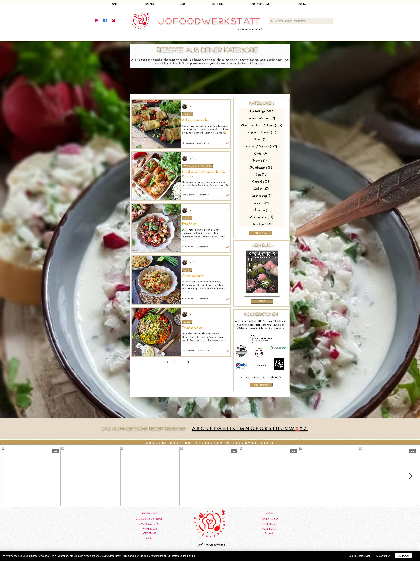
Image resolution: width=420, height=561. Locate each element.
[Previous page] (167, 362)
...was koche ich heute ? (250, 28)
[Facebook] (105, 20)
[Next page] (195, 362)
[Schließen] (416, 555)
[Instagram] (96, 20)
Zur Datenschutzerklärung (181, 555)
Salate (187, 217)
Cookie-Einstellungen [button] (360, 555)
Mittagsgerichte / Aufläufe (197, 165)
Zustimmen (403, 555)
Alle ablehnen (383, 555)
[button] (262, 272)
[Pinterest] (113, 20)
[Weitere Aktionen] (228, 106)
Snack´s (187, 114)
